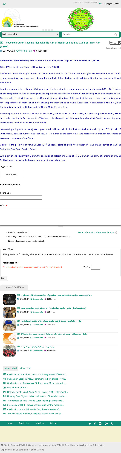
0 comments (25, 51)
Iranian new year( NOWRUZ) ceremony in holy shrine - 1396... (37, 379)
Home (9, 423)
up (115, 43)
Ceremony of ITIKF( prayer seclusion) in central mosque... (35, 405)
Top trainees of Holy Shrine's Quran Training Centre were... (35, 401)
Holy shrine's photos (17, 387)
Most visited (11, 368)
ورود (4, 3)
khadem (40, 423)
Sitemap (54, 423)
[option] (80, 19)
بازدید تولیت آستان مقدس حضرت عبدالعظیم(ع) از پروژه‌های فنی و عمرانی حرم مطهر (53, 308)
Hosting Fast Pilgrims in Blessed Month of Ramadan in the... (36, 396)
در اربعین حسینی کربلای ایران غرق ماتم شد (38, 346)
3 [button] (49, 30)
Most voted (25, 368)
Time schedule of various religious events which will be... (35, 414)
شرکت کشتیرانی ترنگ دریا (11, 439)
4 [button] (52, 30)
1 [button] (43, 30)
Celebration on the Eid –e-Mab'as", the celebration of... (33, 409)
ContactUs (24, 423)
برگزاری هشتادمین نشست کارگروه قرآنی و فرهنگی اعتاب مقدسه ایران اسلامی (51, 321)
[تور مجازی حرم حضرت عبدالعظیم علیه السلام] (12, 26)
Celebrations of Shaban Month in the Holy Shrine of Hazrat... (37, 374)
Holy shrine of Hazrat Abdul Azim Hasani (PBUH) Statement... (37, 392)
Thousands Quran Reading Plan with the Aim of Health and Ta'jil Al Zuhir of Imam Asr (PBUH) (50, 45)
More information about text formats (96, 232)
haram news (11, 174)
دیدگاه (3, 206)
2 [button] (46, 30)
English (102, 3)
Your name (5, 193)
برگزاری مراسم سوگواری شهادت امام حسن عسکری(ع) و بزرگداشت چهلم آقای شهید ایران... (56, 295)
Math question (10, 263)
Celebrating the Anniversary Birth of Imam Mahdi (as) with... (36, 383)
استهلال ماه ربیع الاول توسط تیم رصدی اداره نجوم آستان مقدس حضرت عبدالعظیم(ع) (54, 334)
